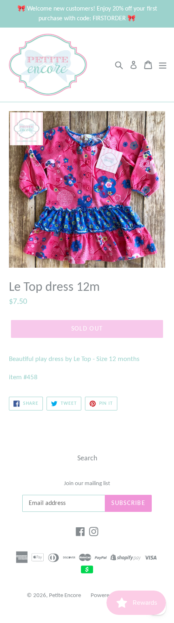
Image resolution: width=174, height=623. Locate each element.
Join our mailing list (87, 484)
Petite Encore (65, 596)
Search (87, 458)
